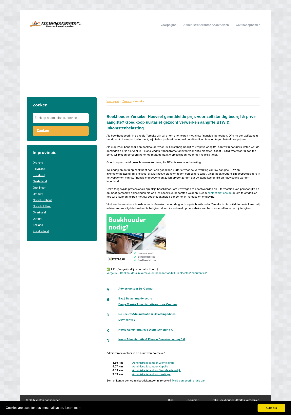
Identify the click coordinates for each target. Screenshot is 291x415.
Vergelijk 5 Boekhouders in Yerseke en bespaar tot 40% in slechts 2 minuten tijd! (157, 273)
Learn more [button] (73, 407)
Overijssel (39, 212)
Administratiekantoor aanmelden (206, 25)
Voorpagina (168, 25)
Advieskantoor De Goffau (135, 288)
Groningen (39, 187)
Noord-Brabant (42, 200)
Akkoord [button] (271, 407)
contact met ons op (220, 192)
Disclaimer (192, 400)
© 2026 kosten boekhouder (43, 400)
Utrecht (37, 218)
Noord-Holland (42, 206)
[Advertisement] (145, 67)
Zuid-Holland (41, 231)
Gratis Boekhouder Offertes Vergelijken (234, 400)
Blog (171, 400)
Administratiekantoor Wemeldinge (153, 362)
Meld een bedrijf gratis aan (188, 380)
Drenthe (38, 162)
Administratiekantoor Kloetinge (151, 374)
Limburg (38, 193)
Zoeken (43, 131)
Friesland (39, 175)
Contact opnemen (248, 25)
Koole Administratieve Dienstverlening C (145, 329)
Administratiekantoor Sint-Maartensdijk (156, 370)
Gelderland (40, 181)
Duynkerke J (126, 319)
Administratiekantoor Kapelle (150, 366)
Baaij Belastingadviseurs (135, 298)
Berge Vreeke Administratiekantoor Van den (147, 304)
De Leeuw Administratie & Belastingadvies (147, 314)
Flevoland (39, 168)
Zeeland (38, 225)
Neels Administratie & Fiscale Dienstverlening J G (151, 339)
